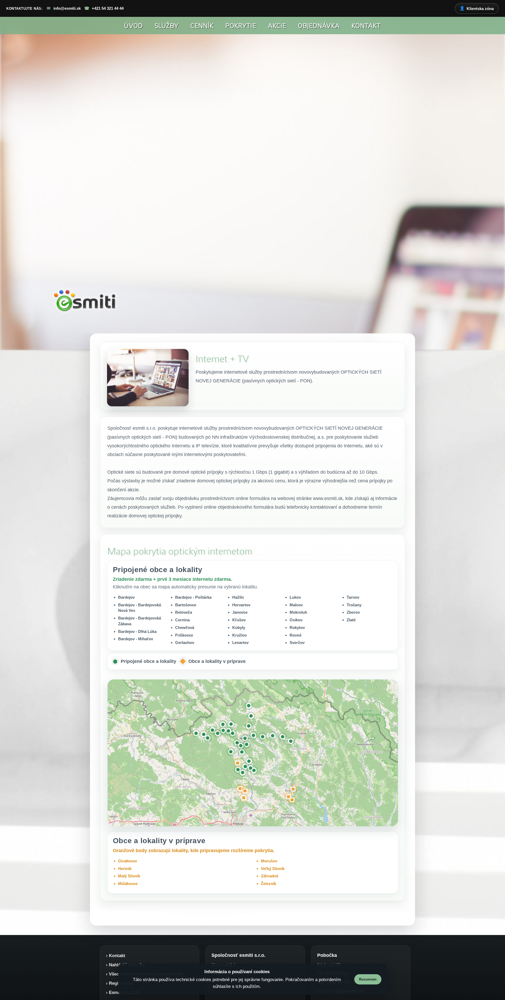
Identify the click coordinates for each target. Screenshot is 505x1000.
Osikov (296, 620)
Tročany (354, 604)
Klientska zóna (476, 8)
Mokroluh (298, 612)
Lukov (295, 597)
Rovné (295, 635)
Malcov (296, 604)
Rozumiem (368, 979)
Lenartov (240, 642)
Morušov (269, 861)
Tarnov (353, 597)
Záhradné (269, 876)
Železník (268, 883)
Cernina (182, 620)
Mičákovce (128, 883)
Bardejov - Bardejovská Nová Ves (139, 607)
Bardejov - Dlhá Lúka (137, 631)
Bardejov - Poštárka (193, 597)
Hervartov (241, 604)
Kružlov (239, 635)
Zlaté (351, 620)
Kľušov (239, 620)
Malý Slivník (129, 876)
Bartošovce (185, 604)
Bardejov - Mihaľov (135, 639)
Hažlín (238, 597)
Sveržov (297, 642)
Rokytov (297, 627)
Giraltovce (127, 861)
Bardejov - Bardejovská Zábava (139, 621)
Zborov (353, 612)
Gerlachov (184, 642)
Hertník (125, 868)
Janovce (240, 612)
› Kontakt (115, 955)
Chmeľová (184, 627)
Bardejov (126, 597)
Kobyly (238, 627)
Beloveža (183, 612)
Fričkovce (184, 635)
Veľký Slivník (273, 868)
